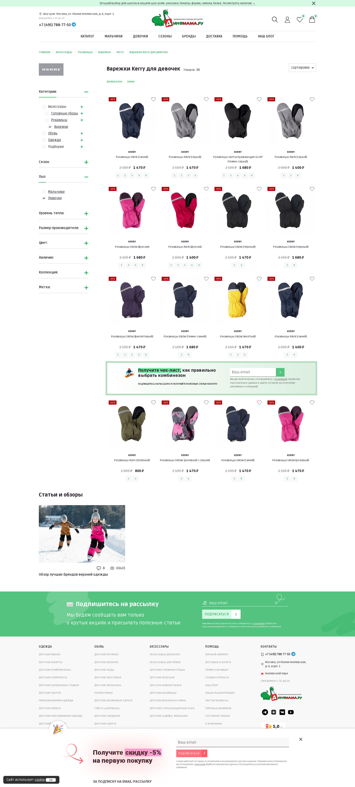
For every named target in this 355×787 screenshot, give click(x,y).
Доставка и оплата (218, 662)
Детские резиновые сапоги (113, 700)
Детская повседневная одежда (60, 716)
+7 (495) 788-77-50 (55, 25)
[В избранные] (153, 99)
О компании (213, 723)
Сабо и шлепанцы (107, 708)
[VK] (282, 712)
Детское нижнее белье (165, 685)
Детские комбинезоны (55, 669)
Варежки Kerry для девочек (148, 52)
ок (50, 780)
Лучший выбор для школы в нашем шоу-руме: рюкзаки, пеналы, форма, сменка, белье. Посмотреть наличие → (177, 3)
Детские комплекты (53, 677)
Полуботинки (103, 692)
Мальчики (114, 36)
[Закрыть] (313, 3)
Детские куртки (50, 692)
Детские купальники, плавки (59, 685)
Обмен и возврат (216, 669)
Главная (44, 52)
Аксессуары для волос (165, 654)
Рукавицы (85, 52)
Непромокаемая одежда (56, 700)
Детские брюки (49, 654)
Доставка (214, 36)
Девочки (140, 36)
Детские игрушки (162, 677)
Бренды (189, 36)
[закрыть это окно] (300, 739)
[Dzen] (273, 712)
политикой (281, 379)
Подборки (56, 147)
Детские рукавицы (163, 692)
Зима (130, 81)
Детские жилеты (50, 662)
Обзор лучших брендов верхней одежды (73, 575)
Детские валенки (106, 662)
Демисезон (114, 81)
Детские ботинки (106, 654)
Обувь (53, 133)
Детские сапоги (105, 723)
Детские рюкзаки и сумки (168, 700)
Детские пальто (50, 708)
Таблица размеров (218, 708)
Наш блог (266, 36)
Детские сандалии (107, 716)
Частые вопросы (216, 700)
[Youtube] (291, 712)
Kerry (120, 52)
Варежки (104, 52)
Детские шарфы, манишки (169, 716)
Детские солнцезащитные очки (172, 708)
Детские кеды (104, 669)
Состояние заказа (217, 716)
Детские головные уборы (167, 669)
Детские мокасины (107, 685)
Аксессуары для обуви (165, 662)
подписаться (188, 753)
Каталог (87, 36)
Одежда (54, 140)
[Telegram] (74, 24)
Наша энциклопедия (219, 692)
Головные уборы (64, 113)
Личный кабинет (216, 654)
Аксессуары (64, 52)
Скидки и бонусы (217, 677)
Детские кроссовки (107, 677)
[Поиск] (275, 20)
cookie (40, 780)
